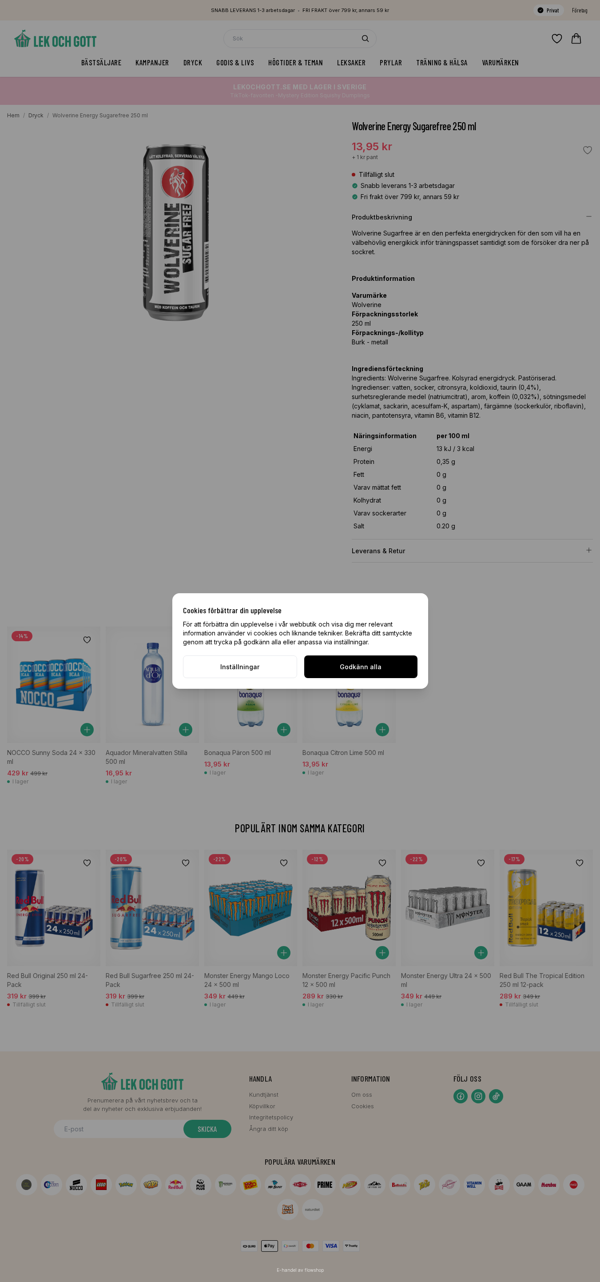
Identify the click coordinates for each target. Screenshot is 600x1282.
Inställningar (239, 667)
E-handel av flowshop (300, 1270)
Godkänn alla (360, 667)
